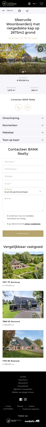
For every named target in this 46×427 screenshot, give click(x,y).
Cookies (31, 406)
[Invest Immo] (14, 421)
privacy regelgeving (32, 224)
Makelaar (8, 132)
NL (34, 4)
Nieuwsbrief (23, 383)
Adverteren (23, 380)
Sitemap (20, 406)
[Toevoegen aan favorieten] (40, 49)
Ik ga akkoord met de (23, 224)
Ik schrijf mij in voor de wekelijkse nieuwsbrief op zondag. (20, 217)
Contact (23, 377)
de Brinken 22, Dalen (23, 38)
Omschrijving (11, 118)
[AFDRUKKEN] (18, 11)
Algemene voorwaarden (23, 389)
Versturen (23, 234)
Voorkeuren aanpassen (31, 409)
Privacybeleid (23, 386)
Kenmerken (10, 125)
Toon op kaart (11, 139)
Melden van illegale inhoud (23, 392)
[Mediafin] (32, 421)
